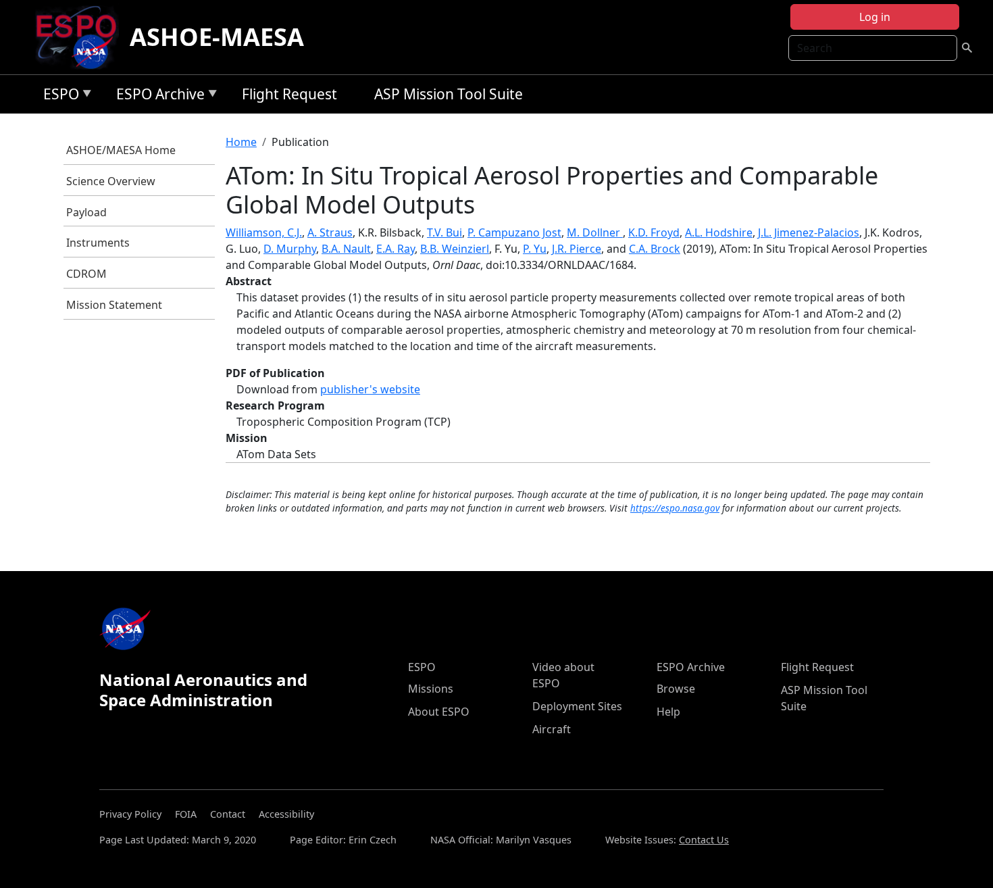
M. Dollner (595, 232)
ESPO (57, 96)
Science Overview (110, 181)
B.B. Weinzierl (454, 248)
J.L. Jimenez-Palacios (808, 232)
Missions (430, 688)
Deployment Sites (577, 706)
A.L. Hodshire (719, 232)
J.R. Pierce (576, 248)
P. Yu (534, 248)
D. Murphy (289, 248)
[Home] (81, 37)
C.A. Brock (654, 248)
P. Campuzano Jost (514, 232)
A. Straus (330, 232)
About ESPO (438, 711)
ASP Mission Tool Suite (448, 93)
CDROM (86, 273)
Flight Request (289, 93)
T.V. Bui (444, 232)
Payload (86, 212)
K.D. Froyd (654, 232)
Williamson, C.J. (264, 232)
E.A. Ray (395, 248)
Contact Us (704, 839)
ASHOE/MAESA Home (121, 150)
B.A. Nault (346, 248)
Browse (676, 688)
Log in (874, 16)
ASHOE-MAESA (217, 36)
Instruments (98, 242)
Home (241, 141)
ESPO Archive (157, 96)
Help (668, 711)
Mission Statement (114, 304)
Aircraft (551, 729)
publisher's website (370, 389)
